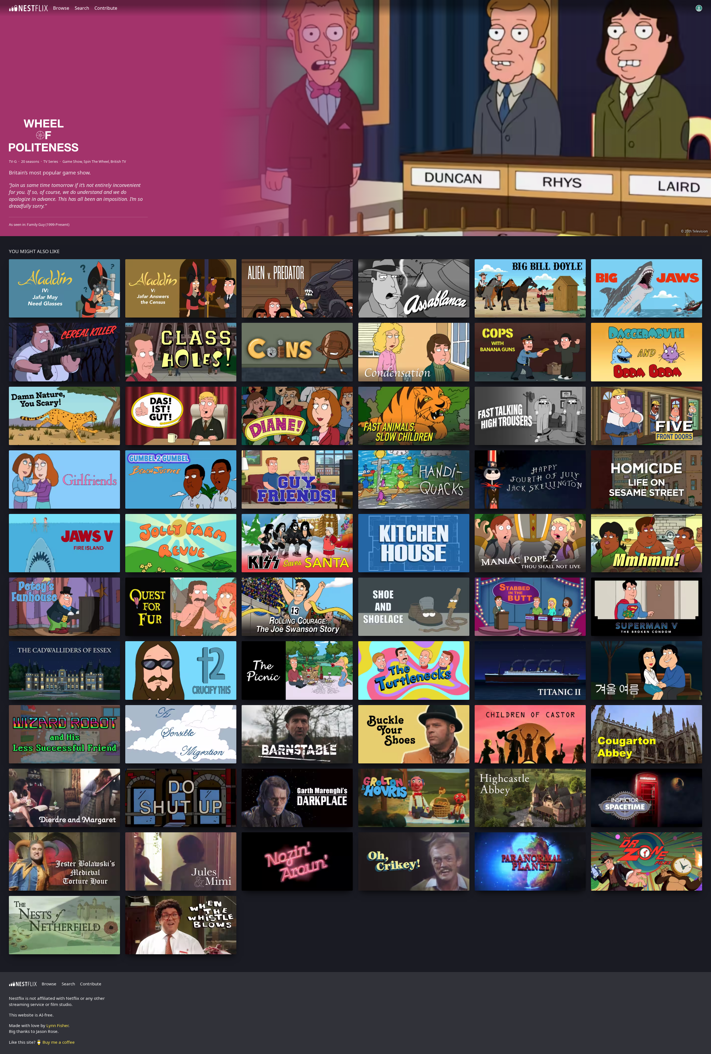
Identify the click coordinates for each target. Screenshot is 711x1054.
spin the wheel (96, 161)
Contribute (105, 8)
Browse (61, 8)
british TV (118, 161)
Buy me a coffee (58, 1042)
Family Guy (36, 224)
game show (72, 161)
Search (82, 8)
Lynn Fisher (57, 1025)
